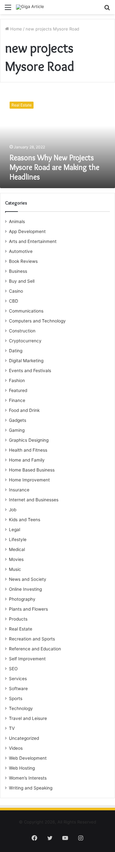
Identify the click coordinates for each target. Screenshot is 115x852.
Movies (16, 559)
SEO (13, 668)
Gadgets (17, 420)
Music (15, 569)
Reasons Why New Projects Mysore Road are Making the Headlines (54, 167)
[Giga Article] (30, 7)
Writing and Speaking (30, 787)
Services (18, 678)
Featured (18, 390)
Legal (14, 529)
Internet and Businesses (33, 499)
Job (12, 509)
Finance (17, 400)
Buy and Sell (21, 281)
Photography (22, 599)
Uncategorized (24, 738)
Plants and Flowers (28, 609)
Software (18, 688)
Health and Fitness (28, 450)
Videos (16, 748)
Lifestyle (18, 539)
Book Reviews (23, 261)
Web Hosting (22, 768)
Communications (26, 310)
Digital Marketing (26, 360)
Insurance (19, 489)
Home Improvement (29, 479)
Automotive (21, 251)
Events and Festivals (30, 370)
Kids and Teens (24, 519)
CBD (13, 301)
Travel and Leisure (28, 718)
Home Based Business (32, 469)
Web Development (28, 758)
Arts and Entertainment (33, 241)
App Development (27, 231)
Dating (15, 350)
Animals (17, 221)
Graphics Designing (29, 440)
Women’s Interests (28, 778)
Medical (17, 549)
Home (15, 28)
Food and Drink (24, 410)
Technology (21, 708)
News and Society (27, 579)
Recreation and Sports (32, 638)
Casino (16, 291)
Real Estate (20, 628)
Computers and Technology (37, 320)
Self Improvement (27, 658)
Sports (15, 698)
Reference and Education (35, 648)
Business (18, 271)
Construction (22, 330)
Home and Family (27, 460)
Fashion (17, 380)
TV (12, 728)
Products (18, 619)
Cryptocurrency (25, 340)
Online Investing (25, 589)
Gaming (17, 430)
